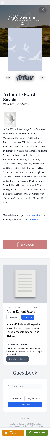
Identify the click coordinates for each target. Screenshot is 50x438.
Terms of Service (32, 426)
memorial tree (35, 215)
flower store (33, 219)
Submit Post (25, 404)
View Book (13, 317)
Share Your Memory (17, 359)
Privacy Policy (18, 426)
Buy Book (28, 317)
